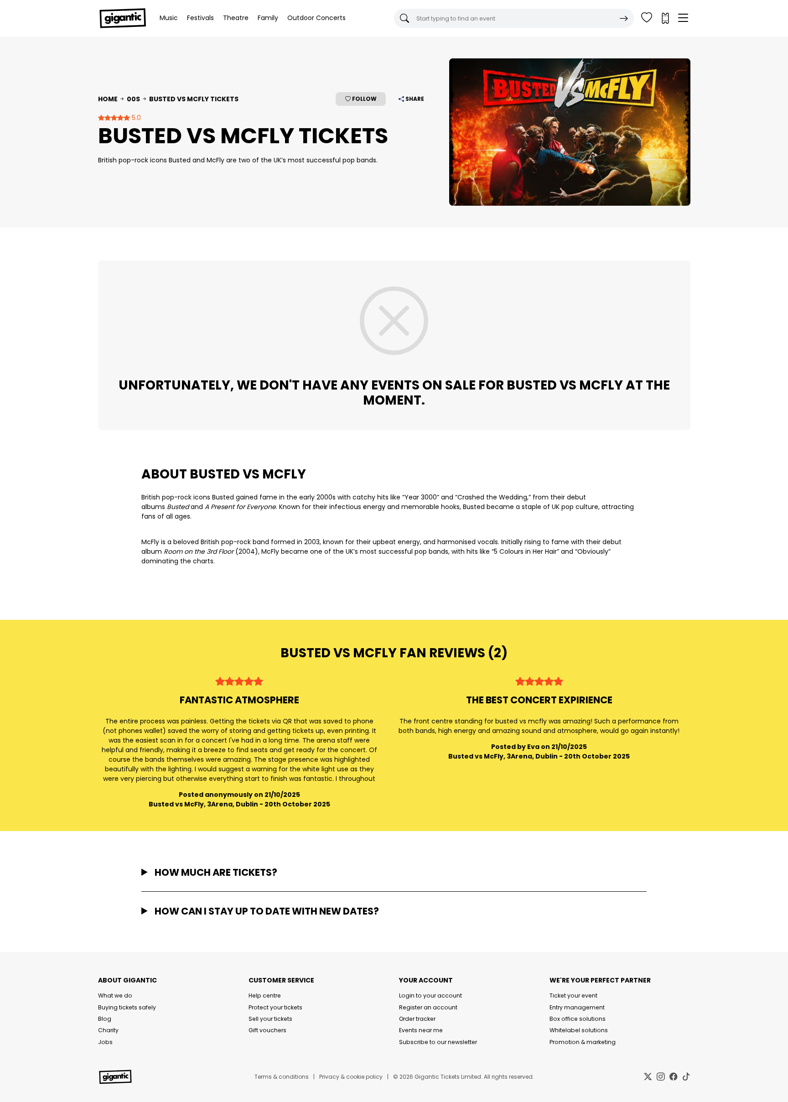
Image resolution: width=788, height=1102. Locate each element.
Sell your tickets (270, 1019)
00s (133, 99)
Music (169, 17)
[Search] (624, 18)
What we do (115, 995)
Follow (364, 99)
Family (268, 17)
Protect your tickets (275, 1007)
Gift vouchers (267, 1030)
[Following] (646, 18)
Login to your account (430, 995)
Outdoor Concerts (316, 17)
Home (108, 99)
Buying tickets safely (127, 1007)
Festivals (200, 17)
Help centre (265, 995)
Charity (108, 1030)
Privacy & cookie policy (351, 1077)
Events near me (421, 1030)
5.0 (135, 117)
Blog (104, 1019)
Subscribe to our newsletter (438, 1042)
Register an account (428, 1007)
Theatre (236, 17)
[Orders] (665, 18)
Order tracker (417, 1019)
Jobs (105, 1042)
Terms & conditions (281, 1077)
